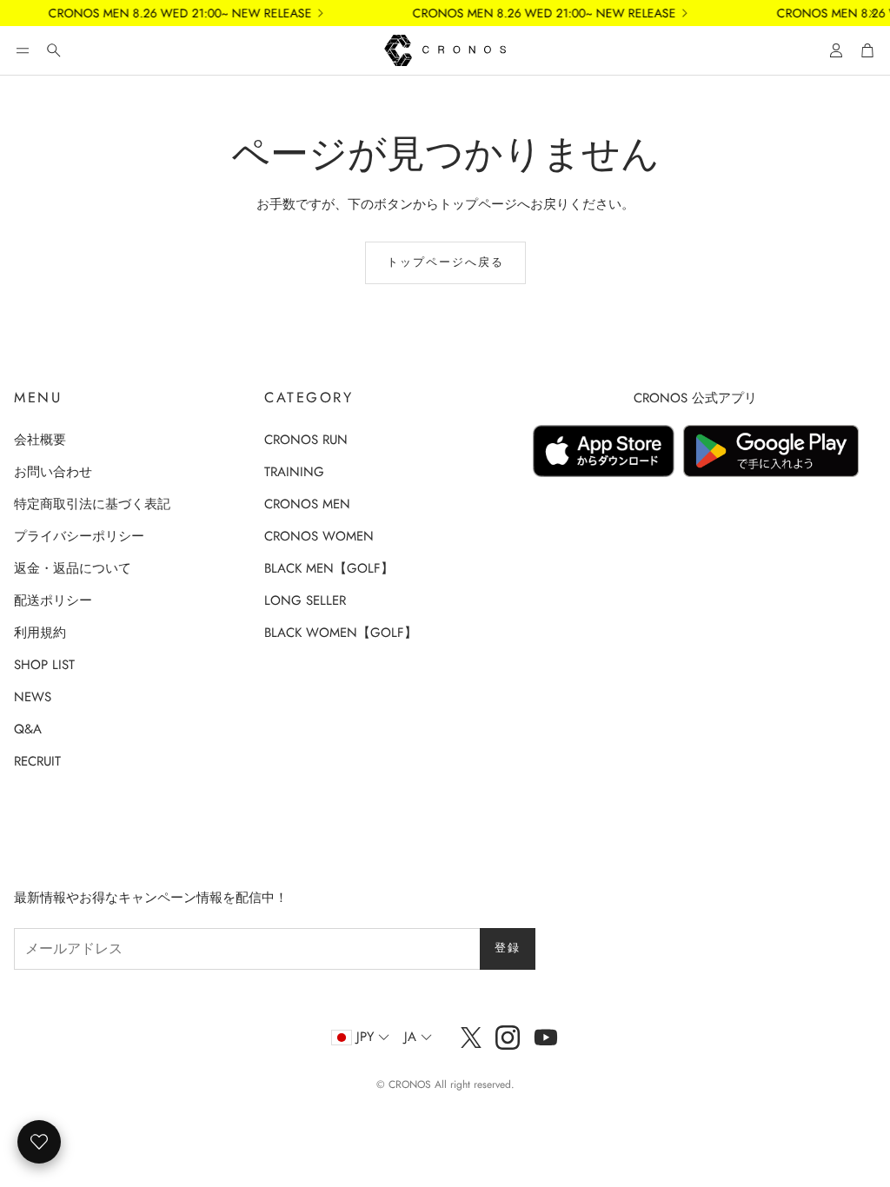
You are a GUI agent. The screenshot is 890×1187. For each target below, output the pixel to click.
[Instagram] (507, 1037)
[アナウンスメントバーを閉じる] (873, 13)
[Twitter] (471, 1037)
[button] (22, 50)
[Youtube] (546, 1037)
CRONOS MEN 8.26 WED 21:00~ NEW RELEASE (169, 13)
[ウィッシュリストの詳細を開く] (39, 1142)
